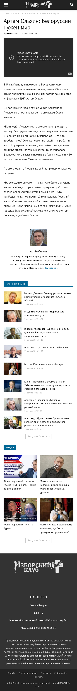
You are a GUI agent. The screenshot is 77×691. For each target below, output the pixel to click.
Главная (8, 13)
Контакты (38, 676)
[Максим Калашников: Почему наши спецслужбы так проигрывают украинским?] (57, 509)
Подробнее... (51, 267)
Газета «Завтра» (38, 605)
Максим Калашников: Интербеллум (43, 364)
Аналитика (20, 13)
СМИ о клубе (60, 673)
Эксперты (46, 673)
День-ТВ (38, 612)
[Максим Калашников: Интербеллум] (12, 369)
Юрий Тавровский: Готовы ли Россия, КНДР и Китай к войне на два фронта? (20, 484)
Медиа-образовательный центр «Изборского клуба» (38, 620)
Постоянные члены (28, 673)
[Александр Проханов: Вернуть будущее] (12, 351)
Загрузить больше (37, 436)
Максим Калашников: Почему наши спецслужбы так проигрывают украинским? (56, 528)
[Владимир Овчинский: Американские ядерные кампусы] (12, 316)
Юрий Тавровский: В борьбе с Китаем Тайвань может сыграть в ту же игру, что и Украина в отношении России (47, 385)
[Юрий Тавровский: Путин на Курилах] (20, 509)
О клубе (12, 673)
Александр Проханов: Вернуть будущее (46, 347)
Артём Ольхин (10, 33)
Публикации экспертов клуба (44, 13)
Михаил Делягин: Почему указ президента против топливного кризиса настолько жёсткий (47, 297)
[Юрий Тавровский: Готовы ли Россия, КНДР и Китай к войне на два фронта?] (20, 466)
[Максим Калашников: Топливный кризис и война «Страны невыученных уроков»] (57, 466)
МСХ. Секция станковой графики (38, 627)
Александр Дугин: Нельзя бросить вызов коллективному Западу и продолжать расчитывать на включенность (46, 422)
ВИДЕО (10, 447)
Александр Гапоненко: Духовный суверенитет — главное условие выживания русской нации (48, 403)
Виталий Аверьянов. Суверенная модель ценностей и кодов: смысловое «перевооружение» (46, 332)
